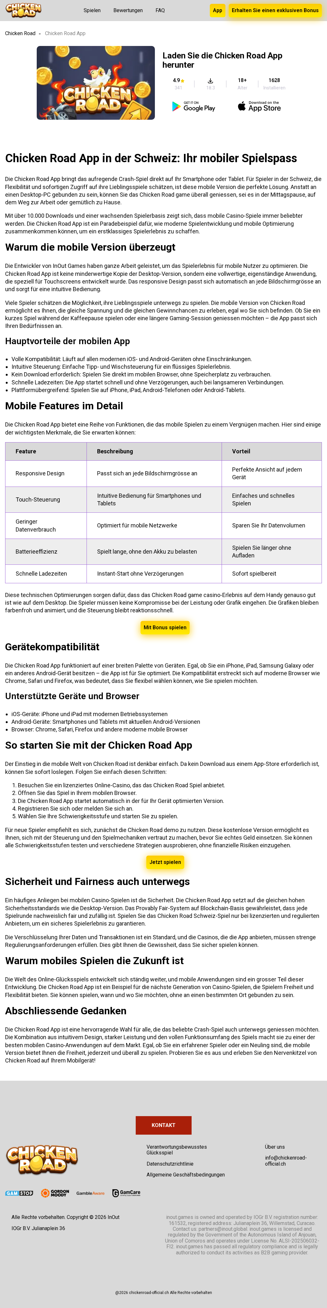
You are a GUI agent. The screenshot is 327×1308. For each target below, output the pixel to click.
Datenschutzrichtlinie (170, 1164)
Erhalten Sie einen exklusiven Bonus (275, 10)
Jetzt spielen (164, 862)
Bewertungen (128, 10)
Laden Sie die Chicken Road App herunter (223, 60)
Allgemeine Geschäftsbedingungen (186, 1175)
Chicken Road (20, 33)
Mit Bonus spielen (165, 627)
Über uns (275, 1147)
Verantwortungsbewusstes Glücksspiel (177, 1150)
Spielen (92, 10)
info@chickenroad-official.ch (286, 1161)
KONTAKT (164, 1125)
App (217, 10)
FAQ (160, 10)
